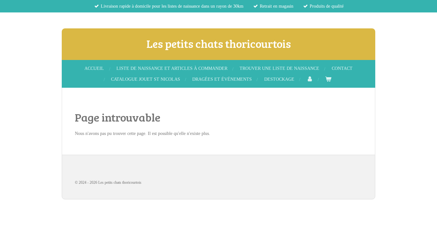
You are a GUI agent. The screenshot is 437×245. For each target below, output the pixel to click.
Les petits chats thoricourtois (219, 43)
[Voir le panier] (328, 79)
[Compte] (309, 79)
